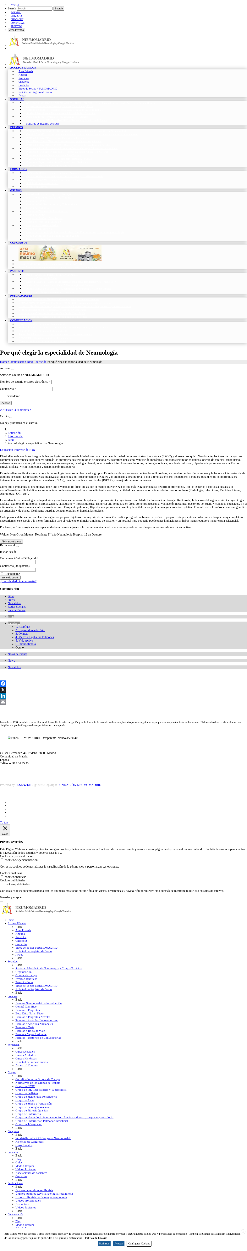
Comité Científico (26, 1006)
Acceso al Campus (26, 1065)
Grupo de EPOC (25, 1086)
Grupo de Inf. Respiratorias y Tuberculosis (41, 1089)
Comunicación (17, 361)
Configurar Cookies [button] (139, 1243)
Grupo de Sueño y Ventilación (33, 1103)
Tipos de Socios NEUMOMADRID (36, 947)
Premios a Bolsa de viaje (30, 1030)
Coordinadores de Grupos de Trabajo (37, 1079)
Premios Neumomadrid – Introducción (38, 1003)
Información (15, 436)
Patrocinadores (24, 982)
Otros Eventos (23, 1145)
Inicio (11, 920)
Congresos (13, 1131)
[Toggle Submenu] (18, 624)
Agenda (20, 933)
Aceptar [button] (118, 1243)
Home (4, 361)
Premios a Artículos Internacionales (36, 1020)
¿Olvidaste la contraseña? (15, 409)
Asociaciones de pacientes (31, 1172)
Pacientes (13, 1152)
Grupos (12, 1072)
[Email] (123, 702)
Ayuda (19, 954)
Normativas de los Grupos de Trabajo (37, 1082)
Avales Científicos (26, 978)
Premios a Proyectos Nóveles (32, 1016)
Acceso (6, 403)
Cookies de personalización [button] (16, 856)
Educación (40, 361)
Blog (30, 361)
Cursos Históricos (26, 1058)
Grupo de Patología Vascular (32, 1107)
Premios (12, 996)
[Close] (12, 369)
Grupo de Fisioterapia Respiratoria (36, 1096)
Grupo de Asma (24, 1100)
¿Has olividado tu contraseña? (18, 581)
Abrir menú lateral (11, 541)
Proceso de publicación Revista (34, 1190)
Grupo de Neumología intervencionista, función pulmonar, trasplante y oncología (64, 1117)
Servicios (20, 937)
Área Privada (16, 29)
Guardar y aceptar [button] (11, 897)
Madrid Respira (24, 1165)
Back (18, 926)
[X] (123, 690)
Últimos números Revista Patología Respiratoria (44, 1193)
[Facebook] (123, 683)
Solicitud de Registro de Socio (33, 951)
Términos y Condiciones (85, 775)
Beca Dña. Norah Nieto (29, 1013)
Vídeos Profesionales (28, 1200)
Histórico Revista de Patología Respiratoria (41, 1197)
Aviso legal (7, 775)
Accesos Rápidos (17, 923)
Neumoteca (22, 1204)
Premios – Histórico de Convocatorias (38, 1037)
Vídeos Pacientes (25, 1169)
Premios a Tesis (24, 1027)
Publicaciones (15, 1183)
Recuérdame (12, 396)
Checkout (21, 940)
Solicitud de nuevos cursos (31, 1062)
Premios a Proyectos (27, 1010)
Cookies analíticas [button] (11, 873)
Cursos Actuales (25, 1051)
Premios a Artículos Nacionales (34, 1023)
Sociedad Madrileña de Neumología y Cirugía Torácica (48, 968)
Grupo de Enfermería (28, 1113)
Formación (13, 1044)
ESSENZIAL (23, 785)
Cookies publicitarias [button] (12, 880)
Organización (23, 971)
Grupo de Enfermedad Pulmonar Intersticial (41, 1120)
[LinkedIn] (123, 696)
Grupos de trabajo (26, 975)
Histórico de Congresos (29, 1141)
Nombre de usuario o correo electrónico (25, 381)
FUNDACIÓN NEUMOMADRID (79, 785)
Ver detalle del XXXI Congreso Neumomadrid (43, 1138)
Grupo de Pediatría (26, 1093)
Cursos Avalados (25, 1055)
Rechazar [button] (104, 1243)
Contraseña (8, 388)
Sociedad (13, 961)
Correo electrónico (19, 558)
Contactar (21, 944)
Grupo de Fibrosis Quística (31, 1110)
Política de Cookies (56, 775)
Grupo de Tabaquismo (28, 1124)
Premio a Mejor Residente (31, 1034)
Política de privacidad (29, 775)
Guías (18, 1162)
